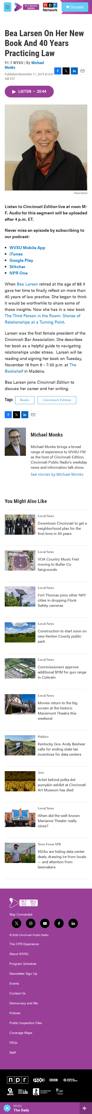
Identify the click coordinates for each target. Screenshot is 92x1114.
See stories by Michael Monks (57, 474)
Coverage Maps (20, 1033)
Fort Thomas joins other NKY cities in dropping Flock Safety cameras (62, 600)
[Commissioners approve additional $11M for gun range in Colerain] (20, 668)
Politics (43, 737)
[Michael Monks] (15, 442)
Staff (12, 1052)
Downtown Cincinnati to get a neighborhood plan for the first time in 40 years (62, 528)
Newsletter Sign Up (23, 973)
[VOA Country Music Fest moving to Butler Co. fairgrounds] (20, 560)
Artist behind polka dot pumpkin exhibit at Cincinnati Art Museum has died (62, 785)
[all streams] (85, 1108)
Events (14, 983)
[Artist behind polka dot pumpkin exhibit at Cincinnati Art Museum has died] (20, 781)
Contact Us (17, 993)
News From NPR (49, 844)
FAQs (13, 1042)
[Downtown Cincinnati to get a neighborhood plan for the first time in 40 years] (20, 524)
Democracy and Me (23, 1003)
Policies (15, 1013)
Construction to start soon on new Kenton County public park (62, 636)
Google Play (21, 260)
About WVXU (19, 954)
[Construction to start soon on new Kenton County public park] (20, 632)
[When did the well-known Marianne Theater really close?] (20, 817)
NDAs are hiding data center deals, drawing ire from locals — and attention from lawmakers (62, 859)
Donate (77, 7)
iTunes (16, 254)
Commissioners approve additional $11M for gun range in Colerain (62, 672)
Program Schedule (22, 964)
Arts (41, 773)
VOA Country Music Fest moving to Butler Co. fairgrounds (58, 564)
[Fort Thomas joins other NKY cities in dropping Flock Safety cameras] (20, 596)
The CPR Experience (24, 944)
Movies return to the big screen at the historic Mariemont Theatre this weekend (57, 710)
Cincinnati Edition (57, 400)
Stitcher (17, 266)
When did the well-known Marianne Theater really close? (59, 820)
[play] (7, 1108)
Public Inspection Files (25, 1023)
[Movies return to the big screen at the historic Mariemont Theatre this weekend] (20, 704)
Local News (46, 516)
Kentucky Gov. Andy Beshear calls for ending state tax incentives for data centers (61, 749)
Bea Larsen (27, 284)
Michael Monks (47, 435)
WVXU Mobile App (27, 247)
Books (24, 400)
